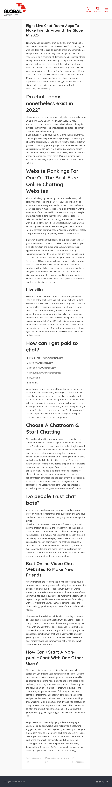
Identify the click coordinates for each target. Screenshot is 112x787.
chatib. (57, 261)
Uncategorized (78, 762)
